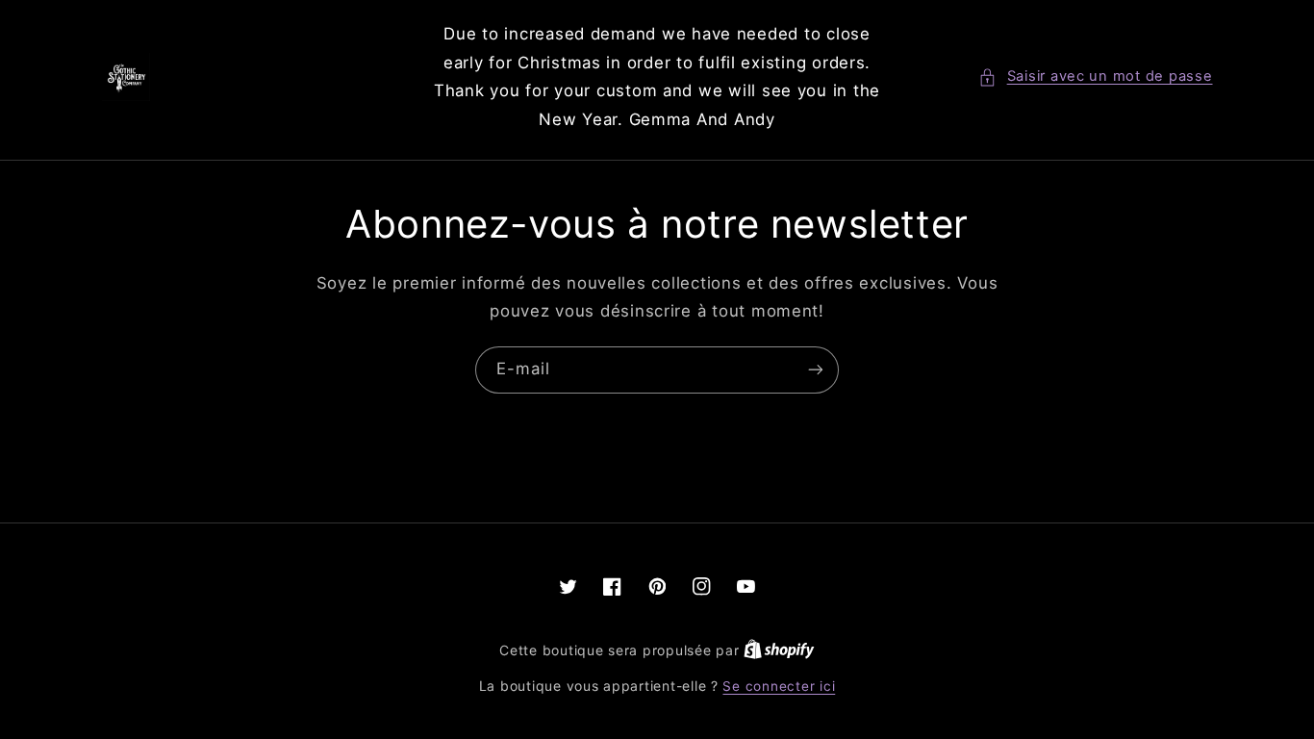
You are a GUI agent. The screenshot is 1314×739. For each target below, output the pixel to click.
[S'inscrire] (816, 370)
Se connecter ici (778, 686)
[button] (1095, 76)
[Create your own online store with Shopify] (779, 650)
